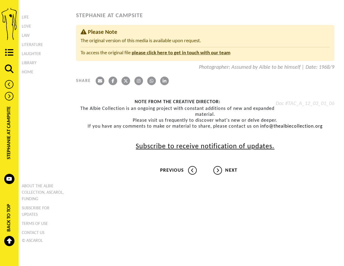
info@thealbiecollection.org (291, 126)
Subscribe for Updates (35, 211)
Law (26, 36)
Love (26, 26)
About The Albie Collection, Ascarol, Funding (43, 192)
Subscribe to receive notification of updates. (205, 146)
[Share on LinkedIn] (164, 81)
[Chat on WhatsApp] (151, 81)
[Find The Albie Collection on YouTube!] (9, 179)
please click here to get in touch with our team (181, 53)
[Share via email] (100, 81)
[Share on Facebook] (113, 81)
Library (29, 63)
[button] (9, 53)
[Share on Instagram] (138, 81)
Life (25, 17)
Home (27, 72)
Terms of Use (35, 224)
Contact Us (33, 233)
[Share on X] (125, 81)
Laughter (31, 54)
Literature (32, 45)
